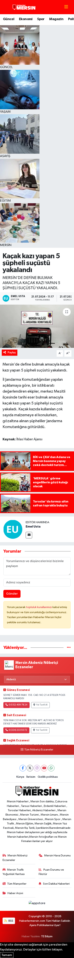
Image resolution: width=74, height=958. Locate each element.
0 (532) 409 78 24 (18, 705)
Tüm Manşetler (16, 883)
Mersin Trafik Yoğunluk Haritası (14, 872)
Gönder (12, 593)
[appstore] (37, 904)
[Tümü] (69, 647)
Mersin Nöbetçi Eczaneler (15, 857)
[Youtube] (44, 768)
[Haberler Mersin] (24, 7)
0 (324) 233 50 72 (18, 730)
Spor (41, 19)
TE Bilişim (46, 936)
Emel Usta (33, 526)
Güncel (8, 19)
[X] (30, 768)
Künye (20, 776)
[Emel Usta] (12, 529)
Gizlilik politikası (48, 776)
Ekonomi (26, 19)
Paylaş (12, 352)
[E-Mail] (29, 535)
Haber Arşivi (15, 893)
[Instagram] (37, 768)
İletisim (30, 776)
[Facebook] (23, 768)
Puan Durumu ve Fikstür (51, 872)
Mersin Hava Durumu (57, 855)
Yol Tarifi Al (42, 705)
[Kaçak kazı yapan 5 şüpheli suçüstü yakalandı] (37, 326)
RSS (10, 920)
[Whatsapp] (51, 768)
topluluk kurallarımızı (39, 607)
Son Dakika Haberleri (56, 883)
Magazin (56, 19)
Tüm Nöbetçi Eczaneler (38, 749)
